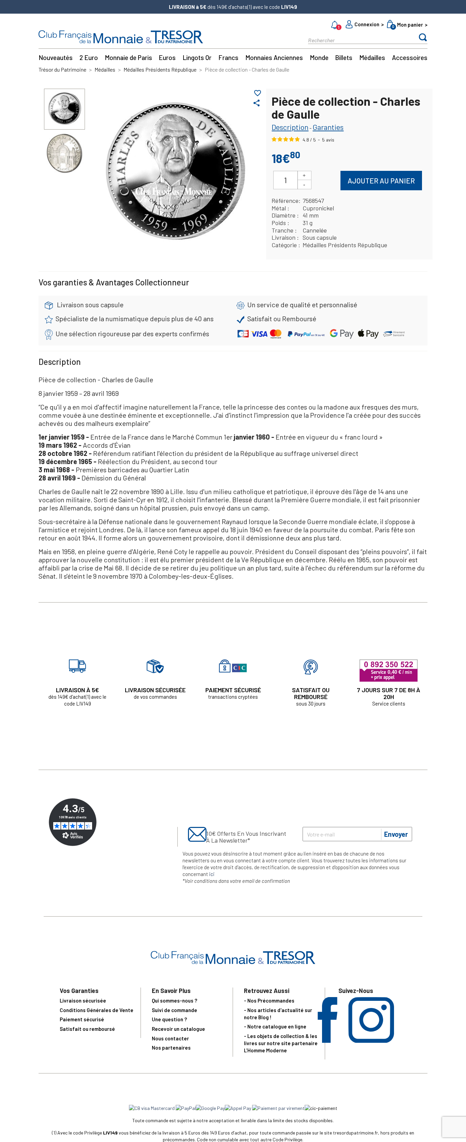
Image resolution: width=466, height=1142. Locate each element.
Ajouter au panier (381, 180)
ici (212, 874)
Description (290, 126)
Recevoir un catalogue (178, 1029)
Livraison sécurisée (83, 1000)
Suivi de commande (174, 1010)
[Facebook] (327, 1040)
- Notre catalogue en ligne (275, 1026)
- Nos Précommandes (269, 1000)
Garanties (328, 126)
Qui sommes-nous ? (174, 1000)
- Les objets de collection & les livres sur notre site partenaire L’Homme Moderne (281, 1043)
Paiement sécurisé (82, 1019)
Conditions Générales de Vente (96, 1010)
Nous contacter (170, 1038)
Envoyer (396, 834)
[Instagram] (371, 1040)
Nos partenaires (171, 1047)
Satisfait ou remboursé (87, 1029)
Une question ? (169, 1019)
